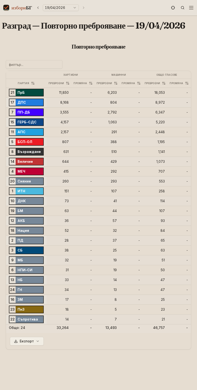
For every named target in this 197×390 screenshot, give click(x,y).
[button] (173, 7)
